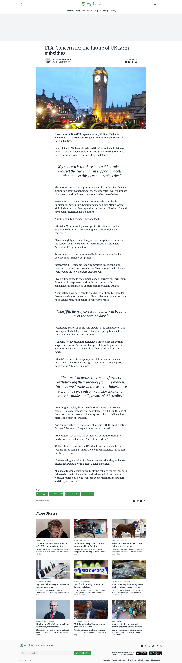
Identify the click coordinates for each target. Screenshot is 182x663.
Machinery (104, 11)
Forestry (113, 11)
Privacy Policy (131, 660)
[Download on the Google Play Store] (155, 653)
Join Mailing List (82, 653)
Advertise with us (143, 660)
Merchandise (155, 660)
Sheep (96, 11)
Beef (83, 11)
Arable (89, 11)
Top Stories (70, 11)
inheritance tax (63, 151)
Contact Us (106, 660)
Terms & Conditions (118, 660)
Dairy (78, 11)
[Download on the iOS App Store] (141, 653)
